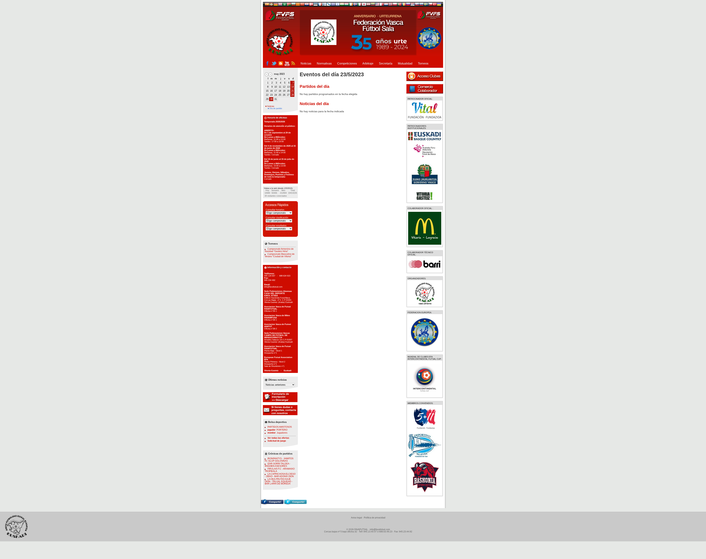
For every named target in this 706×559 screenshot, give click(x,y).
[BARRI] (424, 269)
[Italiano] (360, 4)
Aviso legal (356, 518)
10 (275, 86)
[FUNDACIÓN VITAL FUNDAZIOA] (424, 117)
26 (284, 95)
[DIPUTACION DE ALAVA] (425, 156)
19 (284, 90)
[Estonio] (315, 4)
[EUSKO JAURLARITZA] (424, 186)
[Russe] (408, 4)
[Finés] (324, 4)
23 (271, 95)
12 (284, 86)
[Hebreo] (338, 4)
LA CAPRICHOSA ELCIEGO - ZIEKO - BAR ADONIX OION (280, 475)
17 (275, 90)
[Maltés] (377, 4)
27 (288, 95)
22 (267, 95)
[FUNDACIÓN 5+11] (425, 429)
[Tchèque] (430, 4)
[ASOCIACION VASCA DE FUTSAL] (425, 303)
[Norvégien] (390, 4)
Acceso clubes (424, 76)
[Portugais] (399, 4)
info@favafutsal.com (380, 529)
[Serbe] (413, 4)
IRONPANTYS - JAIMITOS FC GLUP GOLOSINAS (279, 459)
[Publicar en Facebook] (272, 503)
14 (292, 86)
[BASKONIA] (424, 492)
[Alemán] (276, 4)
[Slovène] (421, 4)
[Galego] (329, 4)
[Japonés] (364, 4)
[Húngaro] (346, 4)
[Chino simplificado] (302, 4)
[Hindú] (342, 4)
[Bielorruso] (289, 4)
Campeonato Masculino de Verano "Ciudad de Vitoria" (280, 255)
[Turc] (435, 4)
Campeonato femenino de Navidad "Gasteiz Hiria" (279, 250)
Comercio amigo (424, 89)
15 (267, 90)
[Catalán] (298, 4)
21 (292, 90)
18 (280, 90)
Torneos (423, 63)
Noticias (306, 63)
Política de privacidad (374, 518)
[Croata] (307, 4)
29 (267, 99)
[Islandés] (355, 4)
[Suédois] (426, 4)
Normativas (324, 63)
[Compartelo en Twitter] (295, 503)
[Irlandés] (351, 4)
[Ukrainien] (439, 4)
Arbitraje (367, 63)
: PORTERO (277, 430)
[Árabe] (285, 4)
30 (271, 99)
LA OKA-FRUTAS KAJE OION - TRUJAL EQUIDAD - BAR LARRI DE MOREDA (279, 481)
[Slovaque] (417, 4)
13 (288, 86)
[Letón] (368, 4)
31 (275, 99)
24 (275, 95)
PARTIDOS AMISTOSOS (280, 427)
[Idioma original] (267, 4)
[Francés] (320, 4)
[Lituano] (373, 4)
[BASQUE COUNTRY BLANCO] (424, 139)
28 (292, 95)
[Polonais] (395, 4)
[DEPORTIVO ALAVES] (424, 456)
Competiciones (347, 63)
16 (271, 90)
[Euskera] (271, 4)
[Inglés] (280, 4)
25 (280, 95)
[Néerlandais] (386, 4)
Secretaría (385, 63)
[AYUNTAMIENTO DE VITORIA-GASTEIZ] (424, 199)
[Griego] (333, 4)
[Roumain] (404, 4)
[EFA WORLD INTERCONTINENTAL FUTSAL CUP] (424, 394)
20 (288, 90)
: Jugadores (277, 433)
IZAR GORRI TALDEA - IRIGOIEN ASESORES (277, 465)
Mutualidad (405, 63)
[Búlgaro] (293, 4)
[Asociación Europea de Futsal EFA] (424, 348)
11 (280, 86)
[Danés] (311, 4)
